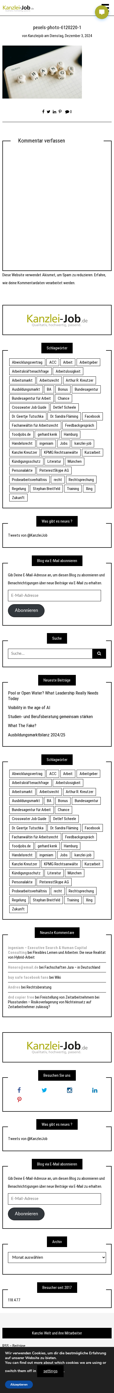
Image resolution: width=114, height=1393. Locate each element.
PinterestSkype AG (54, 470)
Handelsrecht (22, 443)
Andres (14, 987)
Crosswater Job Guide (29, 407)
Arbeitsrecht (49, 380)
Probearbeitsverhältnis (29, 479)
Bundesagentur (86, 389)
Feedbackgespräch (79, 425)
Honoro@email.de (23, 967)
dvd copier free (21, 997)
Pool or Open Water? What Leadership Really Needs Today (53, 695)
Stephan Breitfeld (46, 488)
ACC (52, 362)
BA (49, 389)
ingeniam (46, 443)
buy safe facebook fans (28, 977)
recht (58, 479)
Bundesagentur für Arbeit (31, 398)
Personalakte (22, 470)
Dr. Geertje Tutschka (27, 416)
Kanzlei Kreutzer (24, 452)
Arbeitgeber (89, 362)
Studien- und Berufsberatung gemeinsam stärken (50, 716)
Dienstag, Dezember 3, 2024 (71, 36)
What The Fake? (22, 725)
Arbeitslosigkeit (68, 371)
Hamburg (71, 434)
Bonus (63, 389)
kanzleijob (35, 36)
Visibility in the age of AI (29, 707)
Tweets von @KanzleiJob (27, 535)
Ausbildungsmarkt (26, 389)
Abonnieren (26, 610)
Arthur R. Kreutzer (79, 380)
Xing (89, 488)
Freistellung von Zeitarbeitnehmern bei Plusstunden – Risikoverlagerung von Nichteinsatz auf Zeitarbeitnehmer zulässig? (53, 1002)
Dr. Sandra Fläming (64, 416)
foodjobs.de (21, 434)
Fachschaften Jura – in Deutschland (72, 967)
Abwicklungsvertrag (27, 362)
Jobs (64, 443)
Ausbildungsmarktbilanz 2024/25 (36, 734)
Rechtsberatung (39, 987)
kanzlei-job (82, 443)
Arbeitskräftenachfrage (30, 371)
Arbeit (68, 362)
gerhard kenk (47, 434)
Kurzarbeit (92, 452)
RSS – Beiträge (13, 1345)
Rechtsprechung (81, 479)
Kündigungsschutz (26, 461)
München (75, 461)
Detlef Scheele (64, 407)
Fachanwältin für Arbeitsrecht (35, 425)
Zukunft (18, 497)
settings (50, 1371)
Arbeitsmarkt (22, 380)
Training (73, 488)
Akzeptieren (19, 1384)
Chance (63, 398)
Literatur (54, 461)
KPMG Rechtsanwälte (61, 452)
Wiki (58, 977)
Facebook (92, 416)
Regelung (19, 488)
